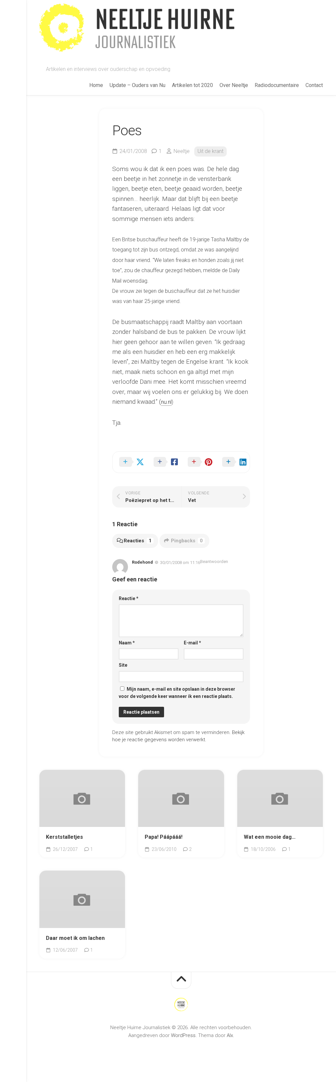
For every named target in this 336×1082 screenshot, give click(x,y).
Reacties (138, 541)
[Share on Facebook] (164, 462)
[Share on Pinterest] (198, 462)
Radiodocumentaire (277, 85)
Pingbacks (187, 541)
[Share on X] (130, 462)
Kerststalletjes (64, 837)
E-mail (192, 642)
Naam (127, 642)
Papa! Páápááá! (163, 837)
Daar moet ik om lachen (75, 938)
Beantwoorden (214, 561)
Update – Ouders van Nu (137, 85)
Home (96, 85)
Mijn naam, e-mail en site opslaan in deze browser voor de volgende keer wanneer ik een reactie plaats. (177, 692)
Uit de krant (210, 151)
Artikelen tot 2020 (192, 85)
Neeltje (182, 151)
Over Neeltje (234, 85)
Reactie (128, 598)
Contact (314, 85)
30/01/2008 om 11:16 (180, 562)
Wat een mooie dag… (270, 837)
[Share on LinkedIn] (233, 462)
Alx (230, 1035)
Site (123, 665)
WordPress (183, 1035)
